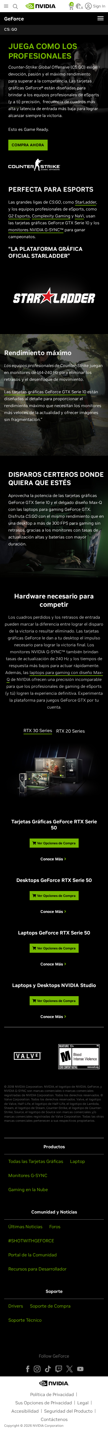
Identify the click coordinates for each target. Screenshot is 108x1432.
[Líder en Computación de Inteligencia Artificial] (40, 6)
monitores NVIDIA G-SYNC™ (35, 229)
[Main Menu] (6, 7)
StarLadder (85, 202)
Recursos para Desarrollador (37, 1269)
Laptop (77, 1161)
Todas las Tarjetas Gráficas (35, 1161)
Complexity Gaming (51, 215)
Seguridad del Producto (68, 1411)
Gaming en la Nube (28, 1189)
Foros (54, 1226)
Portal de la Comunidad (32, 1254)
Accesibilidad (25, 1411)
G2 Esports (19, 215)
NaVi (79, 215)
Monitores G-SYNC (27, 1175)
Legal (83, 1402)
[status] (71, 8)
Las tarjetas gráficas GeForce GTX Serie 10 (45, 391)
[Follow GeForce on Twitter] (69, 1369)
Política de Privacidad (52, 1394)
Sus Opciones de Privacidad (43, 1402)
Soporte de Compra (50, 1306)
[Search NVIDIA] (16, 5)
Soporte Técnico (25, 1320)
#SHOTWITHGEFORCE (31, 1240)
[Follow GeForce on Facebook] (27, 1369)
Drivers (15, 1306)
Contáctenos (54, 1419)
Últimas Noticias (25, 1226)
